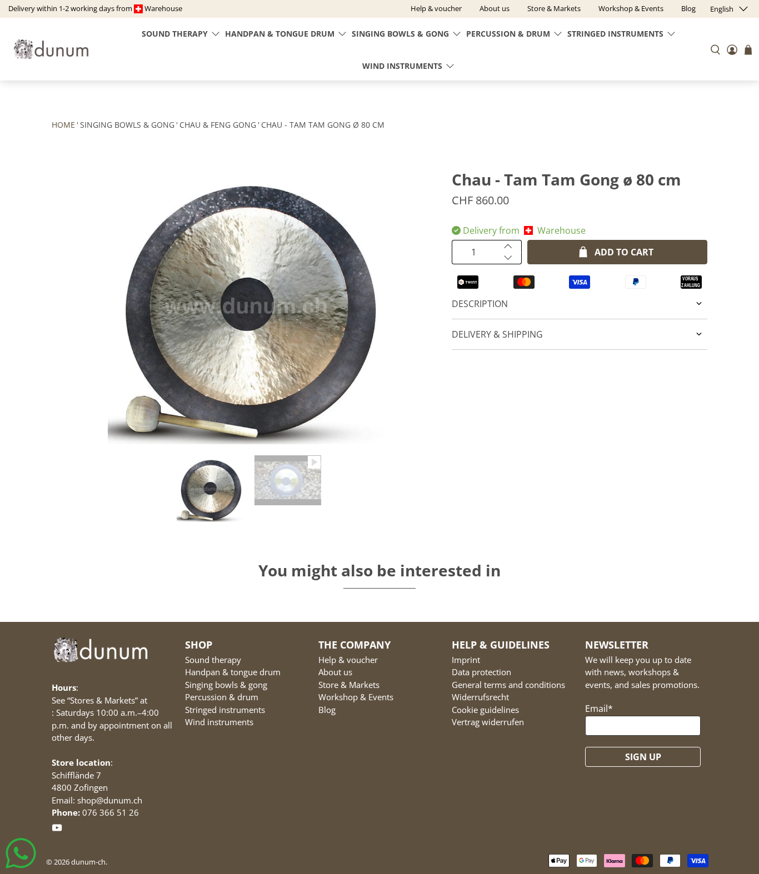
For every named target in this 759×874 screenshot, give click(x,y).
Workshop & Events (355, 696)
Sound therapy (175, 33)
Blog (327, 709)
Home (63, 124)
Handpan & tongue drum (279, 33)
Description (480, 304)
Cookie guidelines (485, 709)
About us (335, 671)
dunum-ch (88, 862)
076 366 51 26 (110, 812)
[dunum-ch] (51, 49)
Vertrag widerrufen (488, 721)
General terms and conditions (508, 684)
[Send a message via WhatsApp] (21, 853)
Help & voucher (348, 659)
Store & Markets (348, 684)
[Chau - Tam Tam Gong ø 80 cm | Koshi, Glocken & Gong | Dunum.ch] (246, 305)
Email (599, 708)
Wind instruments (402, 66)
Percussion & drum (508, 33)
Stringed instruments (615, 33)
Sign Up (643, 757)
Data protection (481, 671)
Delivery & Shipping (497, 334)
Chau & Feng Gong (217, 124)
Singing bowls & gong (400, 33)
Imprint (466, 659)
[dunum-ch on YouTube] (57, 829)
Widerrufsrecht (480, 696)
